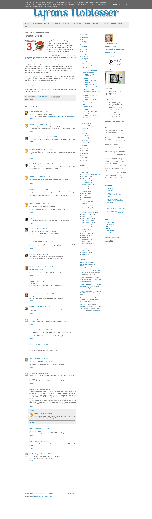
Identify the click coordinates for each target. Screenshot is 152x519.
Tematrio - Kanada (88, 68)
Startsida (50, 493)
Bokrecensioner (86, 182)
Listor (83, 203)
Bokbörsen (109, 226)
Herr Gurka (86, 78)
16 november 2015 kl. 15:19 (48, 454)
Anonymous (83, 262)
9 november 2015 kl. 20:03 (43, 124)
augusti (85, 126)
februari (85, 140)
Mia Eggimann (33, 149)
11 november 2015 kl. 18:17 (48, 413)
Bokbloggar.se (110, 224)
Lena (30, 441)
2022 (83, 44)
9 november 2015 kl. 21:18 (41, 203)
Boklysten (32, 124)
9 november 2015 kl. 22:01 (43, 254)
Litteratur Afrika (86, 206)
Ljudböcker (85, 229)
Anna (31, 344)
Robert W (32, 254)
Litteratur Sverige (86, 218)
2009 (83, 158)
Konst (83, 199)
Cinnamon (83, 298)
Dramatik (84, 187)
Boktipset (108, 228)
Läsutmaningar (86, 233)
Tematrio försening (88, 84)
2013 (83, 148)
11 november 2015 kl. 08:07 (41, 344)
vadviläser (32, 281)
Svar (32, 410)
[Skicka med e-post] (52, 97)
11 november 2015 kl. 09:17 (42, 389)
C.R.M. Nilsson (33, 330)
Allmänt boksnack (87, 170)
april (84, 135)
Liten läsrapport (87, 107)
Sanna (31, 203)
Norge (26, 26)
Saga (30, 218)
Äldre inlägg (71, 493)
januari (85, 143)
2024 (83, 39)
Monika (31, 306)
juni (84, 130)
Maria (31, 189)
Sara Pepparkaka (34, 241)
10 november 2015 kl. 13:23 (44, 281)
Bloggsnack (85, 176)
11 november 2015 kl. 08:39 (40, 358)
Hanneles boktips (34, 164)
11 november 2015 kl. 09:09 (43, 373)
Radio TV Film (86, 241)
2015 (83, 61)
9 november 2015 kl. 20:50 (40, 189)
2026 (83, 34)
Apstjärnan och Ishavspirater (91, 87)
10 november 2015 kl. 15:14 (46, 294)
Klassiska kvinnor (87, 197)
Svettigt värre (110, 190)
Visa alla (124, 215)
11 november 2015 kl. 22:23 (41, 441)
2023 (83, 42)
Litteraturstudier (86, 227)
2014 (83, 146)
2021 (83, 47)
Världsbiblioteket (37, 23)
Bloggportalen (110, 222)
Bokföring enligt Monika (114, 199)
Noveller (84, 237)
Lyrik (83, 231)
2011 (83, 153)
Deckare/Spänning (87, 184)
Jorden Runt (105, 23)
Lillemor (31, 389)
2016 (83, 59)
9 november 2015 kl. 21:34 (39, 229)
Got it (125, 4)
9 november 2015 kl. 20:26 (45, 149)
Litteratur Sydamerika (88, 220)
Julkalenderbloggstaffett (90, 70)
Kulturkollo (110, 188)
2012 (83, 150)
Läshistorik (96, 23)
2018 (83, 54)
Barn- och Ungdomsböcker (89, 174)
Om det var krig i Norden (90, 102)
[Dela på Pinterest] (59, 97)
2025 (83, 37)
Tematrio (32, 99)
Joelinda (31, 176)
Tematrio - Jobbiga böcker (90, 115)
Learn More (117, 4)
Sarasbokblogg (33, 319)
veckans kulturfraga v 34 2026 (89, 279)
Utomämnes (85, 254)
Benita (31, 111)
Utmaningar (85, 252)
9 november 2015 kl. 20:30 (42, 176)
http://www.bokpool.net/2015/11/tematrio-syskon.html (60, 116)
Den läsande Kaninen (35, 137)
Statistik (84, 248)
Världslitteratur (110, 233)
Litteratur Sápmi (86, 216)
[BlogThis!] (54, 97)
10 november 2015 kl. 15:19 (42, 306)
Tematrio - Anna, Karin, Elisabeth (89, 81)
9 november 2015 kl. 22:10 (45, 267)
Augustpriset (66, 23)
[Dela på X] (55, 97)
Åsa (30, 229)
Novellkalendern (77, 23)
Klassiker (84, 195)
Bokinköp (84, 178)
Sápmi (120, 23)
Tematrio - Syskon (88, 109)
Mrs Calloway (33, 267)
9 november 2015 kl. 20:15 (50, 137)
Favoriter (27, 23)
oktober (85, 121)
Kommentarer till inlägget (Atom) (43, 496)
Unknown (32, 373)
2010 (83, 155)
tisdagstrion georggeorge (87, 264)
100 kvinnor (47, 23)
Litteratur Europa (86, 210)
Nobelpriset (57, 23)
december (86, 63)
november (86, 66)
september (86, 123)
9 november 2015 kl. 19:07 (41, 111)
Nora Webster (87, 118)
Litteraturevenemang (87, 222)
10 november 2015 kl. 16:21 (47, 319)
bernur (109, 205)
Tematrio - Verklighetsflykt (90, 99)
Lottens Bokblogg (112, 193)
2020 (83, 49)
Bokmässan (85, 180)
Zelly (30, 358)
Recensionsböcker (87, 244)
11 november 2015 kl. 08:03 (46, 330)
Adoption (84, 168)
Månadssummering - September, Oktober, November (89, 74)
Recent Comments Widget (95, 310)
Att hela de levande (88, 89)
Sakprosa (84, 246)
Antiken (113, 23)
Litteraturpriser (86, 225)
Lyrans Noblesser (85, 277)
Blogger (79, 514)
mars (85, 138)
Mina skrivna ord (112, 211)
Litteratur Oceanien (87, 214)
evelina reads (33, 294)
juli (84, 128)
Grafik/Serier (85, 191)
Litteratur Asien (86, 208)
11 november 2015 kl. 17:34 (41, 428)
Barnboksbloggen (34, 454)
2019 (83, 51)
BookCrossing (110, 230)
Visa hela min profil (110, 52)
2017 (83, 56)
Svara (31, 118)
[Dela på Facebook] (57, 97)
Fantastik (84, 189)
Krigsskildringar (86, 201)
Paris (84, 104)
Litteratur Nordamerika (88, 212)
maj (84, 133)
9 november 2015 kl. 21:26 (40, 218)
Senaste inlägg (29, 493)
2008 (83, 160)
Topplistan (87, 23)
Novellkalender (86, 239)
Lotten (31, 428)
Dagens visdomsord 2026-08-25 (115, 212)
